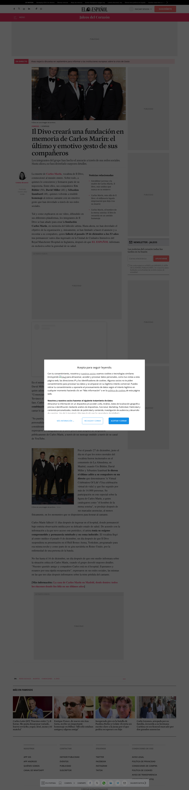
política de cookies (117, 390)
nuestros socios (88, 373)
